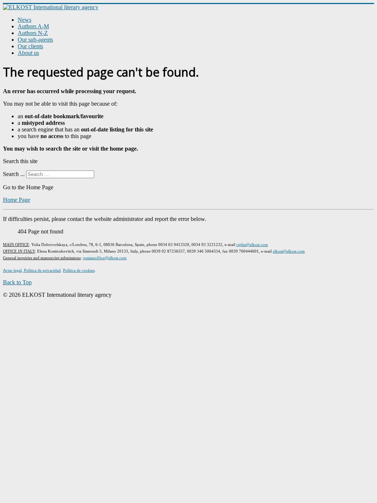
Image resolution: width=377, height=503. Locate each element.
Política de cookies (79, 270)
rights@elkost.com (252, 244)
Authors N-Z (33, 33)
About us (28, 53)
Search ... (14, 174)
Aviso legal (12, 270)
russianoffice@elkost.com (105, 258)
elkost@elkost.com (289, 251)
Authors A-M (33, 26)
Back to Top (17, 282)
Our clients (30, 46)
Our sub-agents (35, 39)
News (24, 20)
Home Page (16, 200)
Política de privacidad (42, 270)
